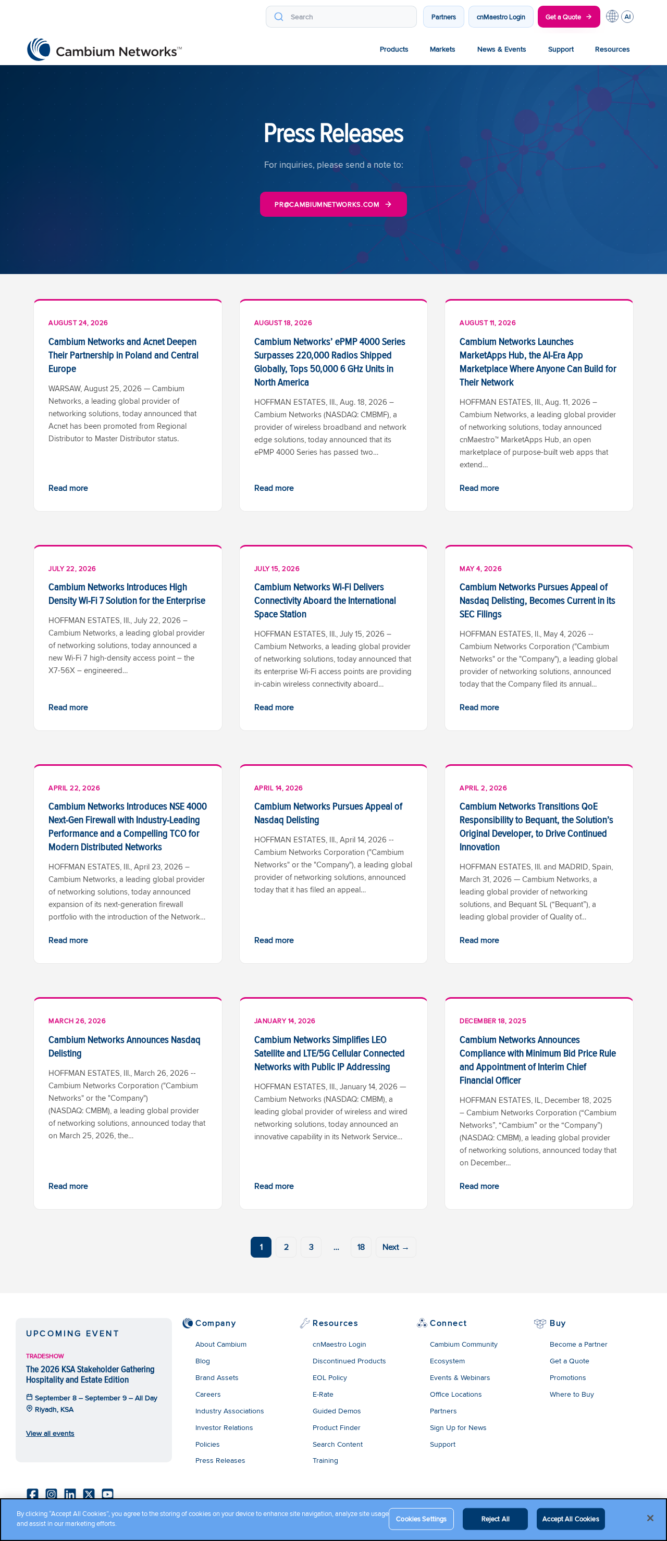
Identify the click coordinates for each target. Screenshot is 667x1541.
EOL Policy (330, 1377)
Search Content (338, 1444)
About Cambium (220, 1344)
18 (361, 1247)
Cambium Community (464, 1344)
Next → (396, 1247)
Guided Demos (337, 1411)
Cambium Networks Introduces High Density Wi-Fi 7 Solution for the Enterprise (126, 593)
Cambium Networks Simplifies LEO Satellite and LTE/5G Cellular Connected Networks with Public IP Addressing (329, 1053)
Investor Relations (224, 1427)
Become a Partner (579, 1344)
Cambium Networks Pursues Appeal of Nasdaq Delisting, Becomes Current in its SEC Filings (537, 600)
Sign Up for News (458, 1427)
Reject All (495, 1518)
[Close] (650, 1518)
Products (394, 49)
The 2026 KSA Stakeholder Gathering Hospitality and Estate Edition (90, 1374)
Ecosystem (447, 1361)
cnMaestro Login (501, 16)
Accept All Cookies (570, 1518)
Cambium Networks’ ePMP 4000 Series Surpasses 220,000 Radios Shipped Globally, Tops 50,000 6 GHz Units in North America (329, 361)
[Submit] (278, 16)
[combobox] (341, 17)
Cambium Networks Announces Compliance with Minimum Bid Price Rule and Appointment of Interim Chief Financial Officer (538, 1059)
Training (325, 1460)
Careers (208, 1394)
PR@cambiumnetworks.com (327, 204)
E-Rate (323, 1394)
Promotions (568, 1377)
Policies (207, 1444)
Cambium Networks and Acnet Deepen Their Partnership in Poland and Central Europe (123, 355)
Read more (68, 488)
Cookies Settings (421, 1518)
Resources (612, 49)
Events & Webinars (460, 1377)
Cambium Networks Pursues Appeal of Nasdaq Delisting (328, 813)
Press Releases (220, 1460)
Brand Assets (217, 1377)
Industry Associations (229, 1411)
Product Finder (337, 1427)
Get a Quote (563, 16)
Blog (202, 1361)
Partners (443, 16)
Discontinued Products (349, 1361)
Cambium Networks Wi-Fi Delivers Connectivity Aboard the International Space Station (325, 600)
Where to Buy (572, 1394)
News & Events (501, 49)
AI (627, 17)
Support (561, 49)
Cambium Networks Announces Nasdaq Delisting (124, 1046)
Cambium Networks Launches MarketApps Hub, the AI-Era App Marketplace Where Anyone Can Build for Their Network (538, 361)
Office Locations (456, 1394)
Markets (442, 49)
